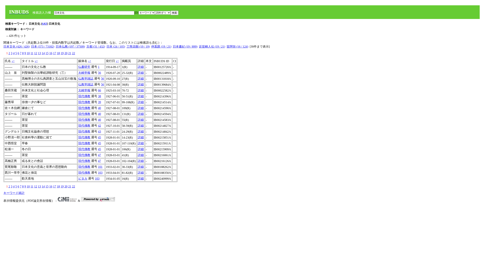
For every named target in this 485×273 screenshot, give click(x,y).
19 (62, 53)
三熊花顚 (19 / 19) (138, 46)
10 (28, 53)
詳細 (141, 66)
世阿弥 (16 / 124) (237, 46)
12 (35, 53)
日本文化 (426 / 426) (16, 46)
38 (99, 96)
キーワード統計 (14, 193)
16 (50, 53)
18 (58, 53)
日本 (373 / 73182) (42, 46)
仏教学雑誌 (85, 78)
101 (100, 166)
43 (99, 131)
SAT (44, 23)
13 (39, 53)
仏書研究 (84, 66)
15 (46, 53)
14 (43, 53)
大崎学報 (84, 72)
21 (69, 53)
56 (99, 72)
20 (65, 53)
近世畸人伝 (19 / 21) (212, 46)
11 (32, 53)
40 (99, 108)
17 (54, 53)
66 (99, 90)
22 (73, 53)
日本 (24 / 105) (115, 46)
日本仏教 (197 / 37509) (70, 46)
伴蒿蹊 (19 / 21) (161, 46)
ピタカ (82, 178)
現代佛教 (84, 96)
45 (99, 137)
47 (99, 155)
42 (99, 125)
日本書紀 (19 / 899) (185, 46)
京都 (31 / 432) (95, 46)
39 (99, 102)
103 (100, 172)
